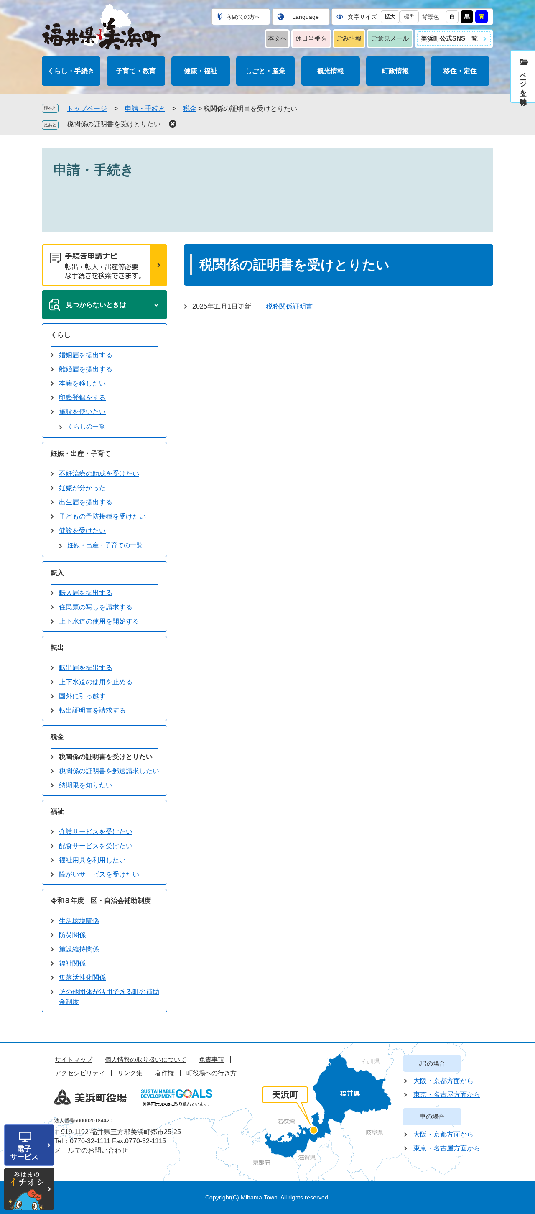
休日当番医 (311, 38)
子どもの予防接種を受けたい (102, 516)
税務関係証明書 (289, 306)
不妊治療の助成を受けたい (99, 473)
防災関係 (72, 934)
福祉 (57, 811)
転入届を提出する (85, 592)
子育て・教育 (136, 70)
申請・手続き (145, 108)
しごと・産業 (265, 70)
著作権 (164, 1072)
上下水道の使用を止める (95, 681)
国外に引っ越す (82, 696)
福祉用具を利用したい (92, 860)
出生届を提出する (85, 502)
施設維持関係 (79, 949)
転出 (57, 647)
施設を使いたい (82, 411)
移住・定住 (460, 70)
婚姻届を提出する (85, 354)
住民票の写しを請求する (95, 607)
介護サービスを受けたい (95, 831)
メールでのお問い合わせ (91, 1150)
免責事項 (211, 1059)
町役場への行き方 (211, 1072)
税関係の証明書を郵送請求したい (109, 770)
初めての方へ (243, 16)
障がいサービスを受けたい (99, 874)
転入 (57, 572)
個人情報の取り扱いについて (145, 1059)
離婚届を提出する (85, 369)
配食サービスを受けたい (95, 845)
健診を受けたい (82, 530)
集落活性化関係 (82, 977)
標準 (409, 16)
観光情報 (330, 70)
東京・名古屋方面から (446, 1094)
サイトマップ (73, 1059)
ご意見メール (390, 38)
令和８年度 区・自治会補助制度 (101, 900)
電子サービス (24, 1153)
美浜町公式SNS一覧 (449, 38)
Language (305, 16)
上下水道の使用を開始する (99, 621)
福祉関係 (72, 963)
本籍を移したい (82, 383)
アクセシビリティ (80, 1072)
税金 (189, 108)
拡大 (390, 16)
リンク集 (130, 1072)
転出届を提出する (85, 667)
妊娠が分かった (82, 487)
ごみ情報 (349, 38)
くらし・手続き (71, 70)
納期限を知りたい (85, 785)
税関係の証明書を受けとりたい (113, 124)
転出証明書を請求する (92, 710)
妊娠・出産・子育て (81, 453)
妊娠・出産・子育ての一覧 (105, 545)
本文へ (277, 38)
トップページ (87, 108)
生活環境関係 (79, 920)
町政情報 (395, 70)
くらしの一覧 (86, 426)
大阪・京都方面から (443, 1080)
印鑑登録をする (82, 397)
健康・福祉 (200, 70)
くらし (61, 334)
